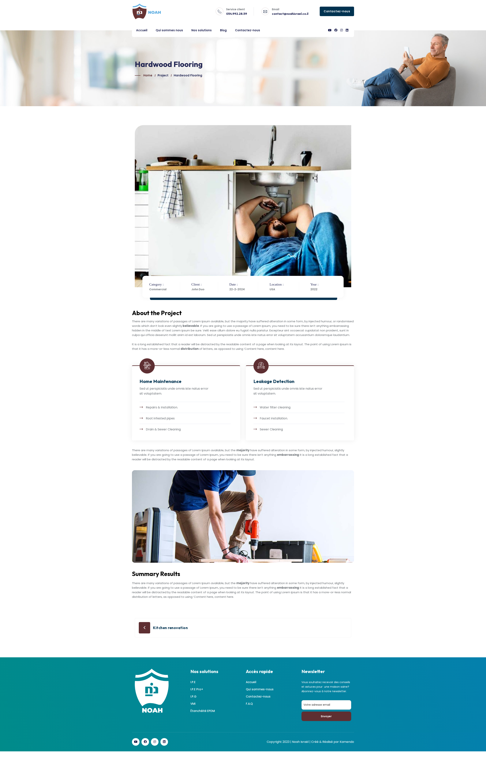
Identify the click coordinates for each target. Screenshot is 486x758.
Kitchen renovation (170, 627)
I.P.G (193, 696)
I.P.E (193, 682)
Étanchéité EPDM (202, 711)
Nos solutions (201, 30)
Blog (223, 30)
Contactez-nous (247, 30)
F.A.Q (249, 704)
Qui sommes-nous (260, 689)
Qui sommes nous (169, 30)
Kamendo (347, 742)
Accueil (141, 30)
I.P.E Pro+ (196, 689)
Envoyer (326, 716)
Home (147, 75)
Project (163, 75)
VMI (193, 704)
